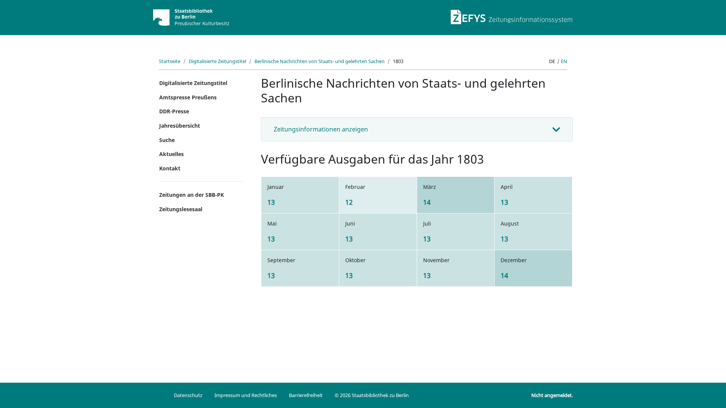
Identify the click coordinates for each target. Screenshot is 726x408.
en (564, 61)
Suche (167, 140)
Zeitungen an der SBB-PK (191, 194)
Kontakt (169, 168)
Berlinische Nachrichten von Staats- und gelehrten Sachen (319, 61)
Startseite (169, 61)
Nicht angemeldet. (552, 395)
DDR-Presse (174, 111)
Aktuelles (171, 154)
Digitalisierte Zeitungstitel (217, 61)
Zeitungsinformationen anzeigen (321, 129)
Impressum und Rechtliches (245, 395)
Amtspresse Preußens (188, 97)
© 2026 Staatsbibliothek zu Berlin (372, 395)
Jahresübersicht (179, 125)
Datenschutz (188, 395)
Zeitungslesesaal (180, 209)
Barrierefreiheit (306, 395)
